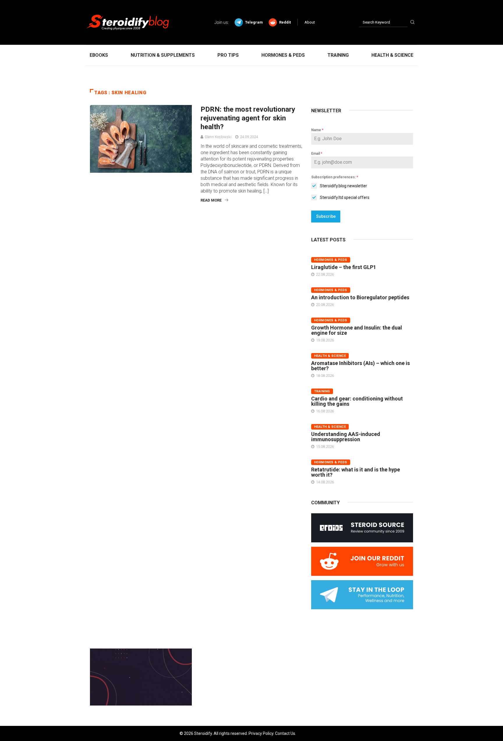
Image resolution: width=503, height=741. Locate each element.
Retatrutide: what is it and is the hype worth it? (355, 472)
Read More (211, 200)
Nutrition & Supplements (163, 55)
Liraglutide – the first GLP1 (343, 267)
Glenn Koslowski (218, 137)
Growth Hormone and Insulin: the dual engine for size (356, 330)
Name (317, 130)
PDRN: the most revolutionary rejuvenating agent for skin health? (248, 118)
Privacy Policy (261, 733)
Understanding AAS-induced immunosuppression (345, 436)
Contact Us (285, 733)
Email (316, 154)
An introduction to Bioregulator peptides (360, 297)
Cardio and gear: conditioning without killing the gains (357, 401)
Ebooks (99, 55)
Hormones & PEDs (283, 55)
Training (338, 55)
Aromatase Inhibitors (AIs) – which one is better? (360, 365)
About (309, 22)
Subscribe (326, 216)
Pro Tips (228, 55)
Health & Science (392, 55)
